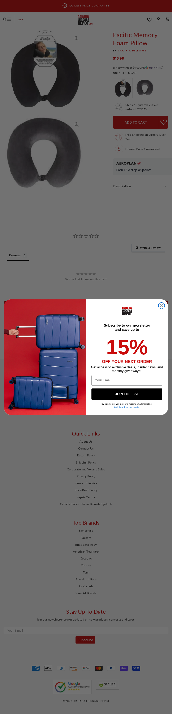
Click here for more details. (127, 407)
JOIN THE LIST (127, 394)
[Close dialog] (161, 306)
